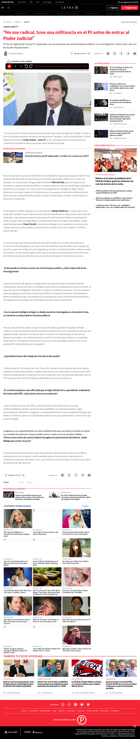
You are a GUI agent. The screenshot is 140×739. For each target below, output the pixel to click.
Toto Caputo (47, 2)
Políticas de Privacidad (127, 736)
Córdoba (81, 711)
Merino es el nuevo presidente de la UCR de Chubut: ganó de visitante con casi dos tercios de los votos (114, 181)
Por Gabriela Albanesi (16, 53)
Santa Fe (21, 482)
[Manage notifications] (135, 726)
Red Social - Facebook (69, 704)
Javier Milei (21, 2)
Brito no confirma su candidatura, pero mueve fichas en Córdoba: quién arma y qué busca (114, 199)
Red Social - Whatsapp (88, 704)
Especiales (42, 13)
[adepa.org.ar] (27, 732)
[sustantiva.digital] (38, 732)
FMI (37, 2)
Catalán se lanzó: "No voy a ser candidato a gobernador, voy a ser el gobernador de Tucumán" (115, 206)
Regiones (22, 13)
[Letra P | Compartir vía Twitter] (115, 53)
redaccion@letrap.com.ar (126, 734)
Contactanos (54, 704)
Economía (33, 711)
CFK (30, 2)
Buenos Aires (45, 711)
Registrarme (131, 7)
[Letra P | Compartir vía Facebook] (121, 53)
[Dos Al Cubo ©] (11, 732)
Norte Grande (93, 711)
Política (17, 22)
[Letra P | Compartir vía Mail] (135, 53)
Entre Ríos (71, 711)
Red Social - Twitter (63, 704)
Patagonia (104, 711)
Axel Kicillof (59, 2)
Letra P (8, 22)
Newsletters (115, 13)
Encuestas (93, 13)
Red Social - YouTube (82, 704)
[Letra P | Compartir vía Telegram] (128, 53)
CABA (54, 711)
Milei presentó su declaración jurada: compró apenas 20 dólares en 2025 (114, 192)
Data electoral (68, 13)
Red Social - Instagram (75, 704)
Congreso (115, 711)
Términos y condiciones (109, 736)
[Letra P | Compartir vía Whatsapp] (108, 53)
